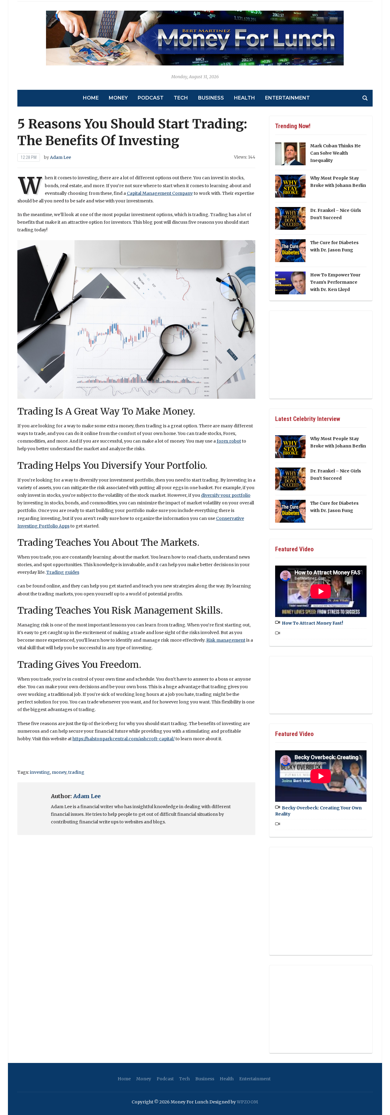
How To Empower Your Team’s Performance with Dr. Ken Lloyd (335, 282)
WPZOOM (247, 1102)
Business (211, 98)
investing (40, 772)
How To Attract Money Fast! (312, 623)
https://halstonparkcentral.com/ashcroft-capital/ (124, 739)
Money (118, 98)
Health (244, 98)
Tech (181, 98)
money (59, 772)
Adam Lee (60, 157)
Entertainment (287, 98)
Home (91, 98)
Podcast (151, 98)
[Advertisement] (321, 353)
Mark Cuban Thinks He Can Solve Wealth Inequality (335, 153)
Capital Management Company (160, 193)
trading (76, 772)
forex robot (229, 441)
